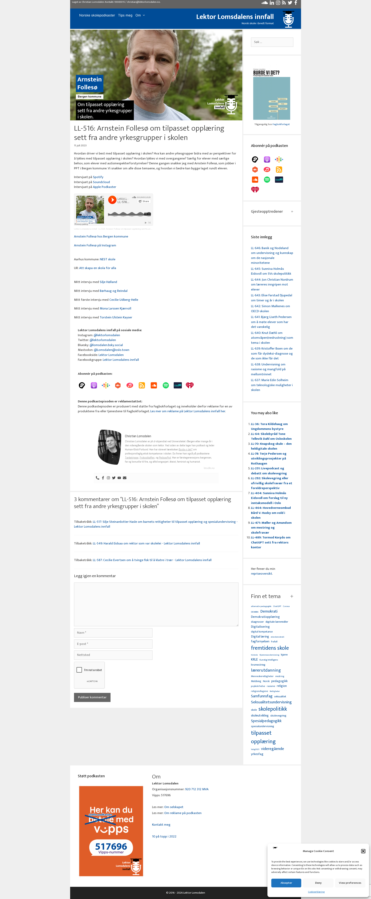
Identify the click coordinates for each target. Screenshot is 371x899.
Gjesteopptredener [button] (267, 211)
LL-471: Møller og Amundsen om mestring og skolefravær (271, 527)
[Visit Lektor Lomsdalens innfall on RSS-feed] (284, 4)
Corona (286, 606)
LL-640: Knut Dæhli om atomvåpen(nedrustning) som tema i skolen (272, 337)
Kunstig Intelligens (269, 660)
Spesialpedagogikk (266, 721)
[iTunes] (132, 385)
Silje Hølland (108, 282)
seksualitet (280, 696)
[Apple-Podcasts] (96, 385)
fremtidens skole (270, 648)
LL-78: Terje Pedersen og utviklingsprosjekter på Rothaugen (268, 458)
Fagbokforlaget (281, 124)
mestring (279, 676)
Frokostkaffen (147, 457)
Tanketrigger (132, 457)
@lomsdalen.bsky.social (106, 345)
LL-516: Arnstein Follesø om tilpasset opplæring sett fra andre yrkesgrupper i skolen (136, 229)
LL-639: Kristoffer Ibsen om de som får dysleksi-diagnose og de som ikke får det (272, 353)
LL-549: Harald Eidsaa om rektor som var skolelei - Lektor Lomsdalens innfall (146, 543)
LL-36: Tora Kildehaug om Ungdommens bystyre (269, 426)
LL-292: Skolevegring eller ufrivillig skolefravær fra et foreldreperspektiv (271, 483)
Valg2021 (255, 749)
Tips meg (125, 15)
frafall (274, 642)
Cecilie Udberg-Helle (123, 300)
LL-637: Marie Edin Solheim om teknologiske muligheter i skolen (272, 385)
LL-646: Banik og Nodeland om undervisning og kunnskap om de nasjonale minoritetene (272, 255)
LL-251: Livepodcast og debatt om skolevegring (269, 471)
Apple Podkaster (104, 187)
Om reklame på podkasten (183, 813)
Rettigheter (275, 691)
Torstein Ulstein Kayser (116, 317)
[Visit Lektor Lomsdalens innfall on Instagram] (278, 4)
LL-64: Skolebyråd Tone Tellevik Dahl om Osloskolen (271, 436)
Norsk (266, 681)
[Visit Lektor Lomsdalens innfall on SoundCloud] (264, 4)
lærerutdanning (266, 670)
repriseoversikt (261, 573)
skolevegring (278, 716)
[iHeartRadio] (192, 385)
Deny (318, 882)
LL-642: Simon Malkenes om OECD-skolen (270, 308)
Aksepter (286, 882)
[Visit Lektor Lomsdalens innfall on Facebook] (295, 4)
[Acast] (84, 385)
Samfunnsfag (261, 696)
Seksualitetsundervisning (271, 702)
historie (254, 654)
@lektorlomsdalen (107, 335)
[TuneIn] (180, 385)
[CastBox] (120, 385)
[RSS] (144, 385)
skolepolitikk (273, 709)
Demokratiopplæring (265, 616)
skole (254, 710)
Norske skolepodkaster (97, 15)
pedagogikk (279, 681)
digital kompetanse (262, 632)
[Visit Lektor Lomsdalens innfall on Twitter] (290, 4)
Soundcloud (101, 182)
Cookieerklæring (316, 892)
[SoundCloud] (156, 385)
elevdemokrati (277, 637)
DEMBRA (255, 612)
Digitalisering (260, 626)
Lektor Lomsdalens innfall (235, 17)
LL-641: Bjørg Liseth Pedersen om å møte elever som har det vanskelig (271, 322)
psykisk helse (258, 686)
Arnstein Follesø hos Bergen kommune (101, 236)
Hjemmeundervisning (269, 655)
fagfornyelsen (260, 641)
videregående (272, 749)
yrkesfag (257, 754)
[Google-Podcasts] (108, 385)
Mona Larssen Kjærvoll (115, 308)
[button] (363, 851)
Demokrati (268, 611)
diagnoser (257, 622)
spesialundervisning (262, 726)
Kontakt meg (161, 824)
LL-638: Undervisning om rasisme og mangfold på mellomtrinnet (268, 369)
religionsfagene (259, 691)
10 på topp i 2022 (164, 836)
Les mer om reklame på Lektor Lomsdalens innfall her (187, 411)
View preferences (350, 882)
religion (282, 686)
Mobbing (256, 681)
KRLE (254, 659)
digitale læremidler (276, 622)
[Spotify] (168, 385)
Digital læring (260, 636)
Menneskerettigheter (262, 676)
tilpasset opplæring (263, 737)
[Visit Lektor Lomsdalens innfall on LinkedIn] (272, 4)
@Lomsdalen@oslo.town (111, 350)
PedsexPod (165, 457)
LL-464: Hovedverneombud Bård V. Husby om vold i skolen (271, 512)
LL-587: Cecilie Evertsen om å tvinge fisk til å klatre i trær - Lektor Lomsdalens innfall (152, 560)
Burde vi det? (186, 449)
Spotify (98, 177)
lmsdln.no (209, 468)
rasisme (271, 686)
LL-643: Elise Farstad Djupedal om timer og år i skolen (271, 298)
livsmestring (258, 665)
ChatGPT (277, 606)
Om (138, 15)
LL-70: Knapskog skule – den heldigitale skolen (271, 446)
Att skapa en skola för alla (97, 268)
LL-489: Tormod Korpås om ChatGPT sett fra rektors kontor (270, 542)
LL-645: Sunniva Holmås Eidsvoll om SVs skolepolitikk (271, 271)
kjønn (284, 655)
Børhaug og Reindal (114, 291)
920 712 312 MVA (196, 789)
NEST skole (107, 259)
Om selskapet (173, 807)
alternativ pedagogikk (261, 606)
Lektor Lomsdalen (111, 355)
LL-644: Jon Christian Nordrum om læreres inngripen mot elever (272, 284)
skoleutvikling (260, 715)
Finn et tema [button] (266, 596)
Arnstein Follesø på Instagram (95, 245)
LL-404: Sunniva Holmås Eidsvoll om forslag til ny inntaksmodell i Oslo (269, 498)
